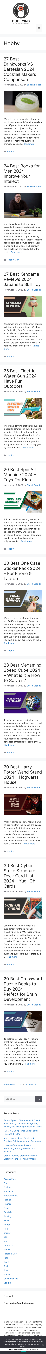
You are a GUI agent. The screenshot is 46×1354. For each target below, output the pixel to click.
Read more (29, 144)
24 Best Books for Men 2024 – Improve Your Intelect (22, 173)
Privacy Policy (32, 1349)
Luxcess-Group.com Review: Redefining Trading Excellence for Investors (20, 1148)
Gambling (8, 1212)
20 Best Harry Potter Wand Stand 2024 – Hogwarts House (23, 774)
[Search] (38, 1099)
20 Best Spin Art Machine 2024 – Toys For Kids (20, 474)
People (7, 1249)
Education (8, 1191)
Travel (7, 1274)
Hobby (10, 151)
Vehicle (7, 1283)
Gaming (7, 1216)
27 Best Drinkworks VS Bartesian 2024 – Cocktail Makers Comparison (21, 69)
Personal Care (11, 1254)
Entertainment (11, 1195)
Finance (7, 1204)
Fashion (7, 1200)
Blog (6, 1183)
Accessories (10, 1179)
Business (8, 1187)
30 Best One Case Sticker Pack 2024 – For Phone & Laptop (22, 571)
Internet (7, 1233)
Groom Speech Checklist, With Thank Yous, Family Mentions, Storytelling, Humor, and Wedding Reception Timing (23, 1123)
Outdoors (8, 1245)
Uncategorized (11, 1278)
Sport (6, 1262)
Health (7, 1220)
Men (17, 260)
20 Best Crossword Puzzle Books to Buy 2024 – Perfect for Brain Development (23, 989)
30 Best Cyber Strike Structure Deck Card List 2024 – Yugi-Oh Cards (19, 876)
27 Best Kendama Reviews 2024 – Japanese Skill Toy (22, 279)
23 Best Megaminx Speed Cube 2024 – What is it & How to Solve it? (22, 672)
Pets (6, 1258)
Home (7, 1229)
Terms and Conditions (16, 1349)
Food (6, 1208)
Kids (6, 1237)
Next (32, 1084)
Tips (6, 1270)
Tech (6, 1266)
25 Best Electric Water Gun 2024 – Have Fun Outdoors (22, 378)
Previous (9, 1084)
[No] (43, 1345)
